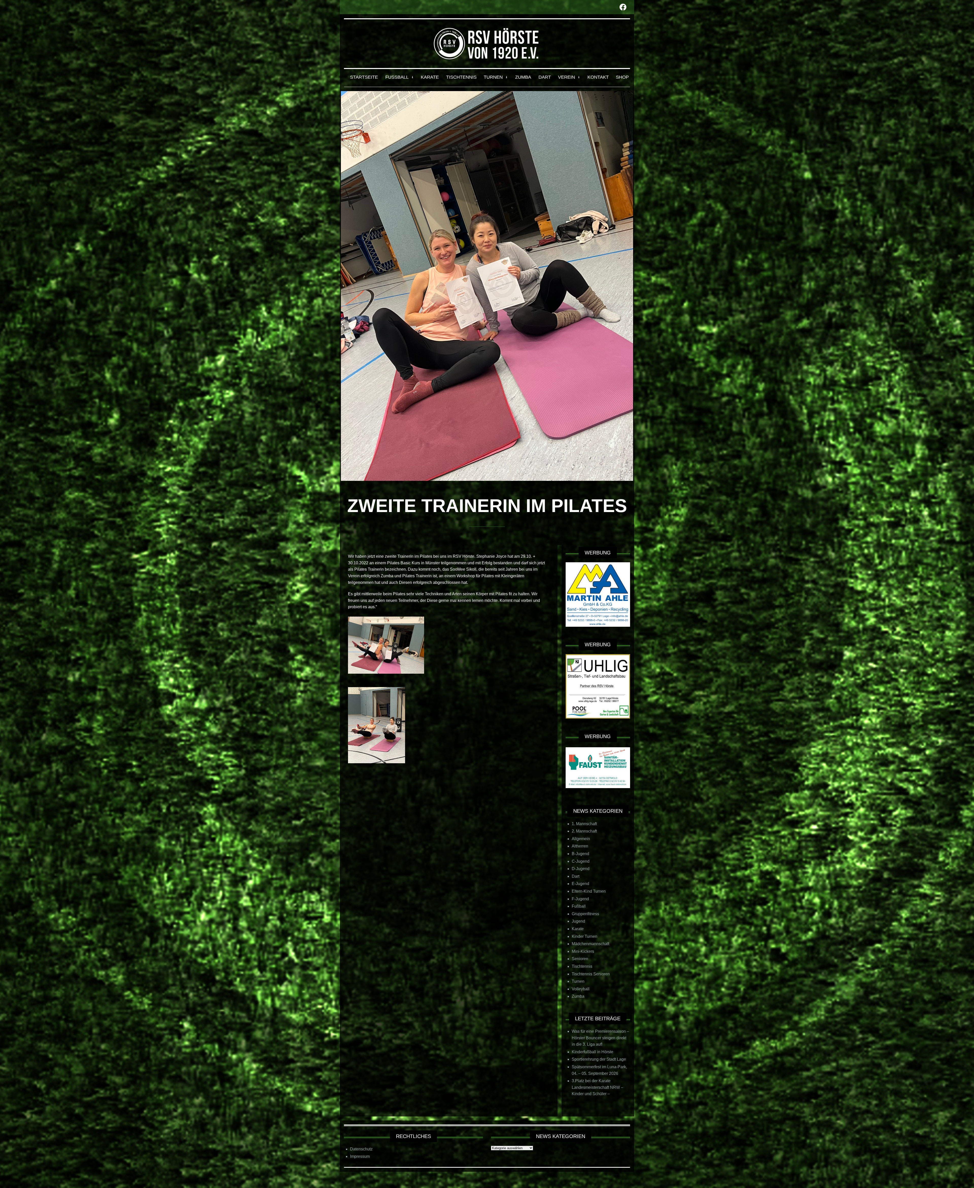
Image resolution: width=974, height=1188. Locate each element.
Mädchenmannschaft (590, 944)
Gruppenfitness (585, 914)
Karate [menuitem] (430, 77)
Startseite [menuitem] (364, 77)
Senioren (580, 959)
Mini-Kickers (583, 951)
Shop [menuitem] (622, 77)
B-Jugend (580, 854)
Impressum (360, 1156)
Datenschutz (361, 1149)
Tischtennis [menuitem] (461, 77)
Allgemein (581, 839)
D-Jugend (580, 869)
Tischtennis (582, 966)
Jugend (578, 921)
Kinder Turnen (584, 936)
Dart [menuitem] (544, 77)
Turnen (578, 981)
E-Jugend (580, 883)
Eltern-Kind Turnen (589, 891)
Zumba (578, 996)
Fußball (579, 906)
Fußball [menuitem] (397, 77)
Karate (578, 929)
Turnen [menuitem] (493, 77)
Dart (575, 876)
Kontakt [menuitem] (598, 77)
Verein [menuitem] (566, 77)
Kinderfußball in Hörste (592, 1052)
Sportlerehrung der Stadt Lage (599, 1059)
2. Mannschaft (584, 831)
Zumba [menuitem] (523, 77)
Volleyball (580, 989)
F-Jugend (580, 899)
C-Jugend (580, 861)
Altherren (580, 846)
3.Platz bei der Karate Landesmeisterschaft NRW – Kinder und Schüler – (597, 1087)
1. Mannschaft (584, 824)
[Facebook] (623, 7)
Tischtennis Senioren (591, 974)
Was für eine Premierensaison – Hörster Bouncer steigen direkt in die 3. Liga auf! (600, 1037)
